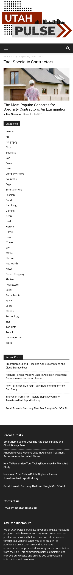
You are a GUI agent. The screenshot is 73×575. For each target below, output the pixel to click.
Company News (15, 173)
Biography (11, 142)
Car (8, 158)
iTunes (9, 242)
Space (9, 300)
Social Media (13, 295)
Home (7, 56)
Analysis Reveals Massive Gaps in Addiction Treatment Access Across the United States (36, 376)
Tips (8, 321)
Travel (9, 332)
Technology (12, 316)
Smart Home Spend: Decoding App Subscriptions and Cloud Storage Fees (35, 365)
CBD (8, 168)
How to (10, 237)
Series (9, 290)
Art (7, 136)
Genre (9, 216)
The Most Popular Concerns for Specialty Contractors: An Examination (35, 107)
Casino (9, 163)
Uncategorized (14, 337)
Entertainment (14, 189)
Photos (10, 279)
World (9, 342)
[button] (6, 48)
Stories (10, 311)
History (10, 226)
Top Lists (11, 327)
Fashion (10, 194)
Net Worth (12, 263)
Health (9, 221)
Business (11, 152)
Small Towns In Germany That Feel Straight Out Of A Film (37, 408)
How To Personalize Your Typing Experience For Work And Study (35, 387)
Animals (10, 131)
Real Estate (12, 284)
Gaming (10, 210)
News (9, 268)
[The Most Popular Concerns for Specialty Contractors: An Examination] (36, 84)
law (8, 247)
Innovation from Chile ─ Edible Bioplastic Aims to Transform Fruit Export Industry (33, 398)
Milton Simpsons (12, 114)
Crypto (9, 184)
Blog (8, 147)
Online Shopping (15, 274)
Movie (9, 253)
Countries (11, 179)
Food (9, 200)
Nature (10, 258)
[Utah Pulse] (36, 21)
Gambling (11, 205)
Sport (9, 305)
